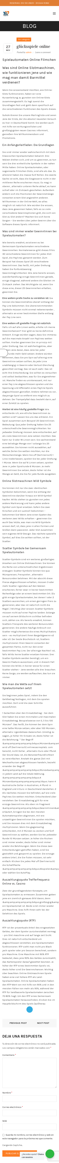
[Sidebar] (4, 353)
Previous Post (18, 1023)
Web (4, 1121)
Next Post (43, 1023)
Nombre (7, 1092)
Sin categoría (24, 39)
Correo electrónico (12, 1107)
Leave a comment (43, 52)
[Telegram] (29, 1009)
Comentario (9, 1054)
